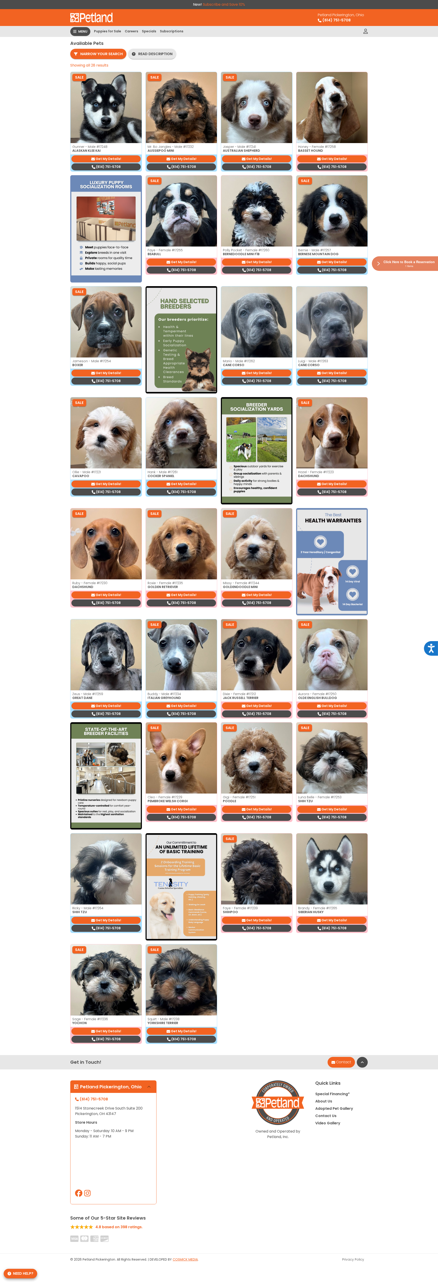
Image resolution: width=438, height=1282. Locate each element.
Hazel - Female (316, 472)
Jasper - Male (239, 146)
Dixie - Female (239, 694)
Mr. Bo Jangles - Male (171, 146)
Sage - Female (90, 1019)
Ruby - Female (89, 583)
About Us (323, 1101)
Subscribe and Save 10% (224, 4)
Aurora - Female (317, 694)
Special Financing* (332, 1094)
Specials (149, 31)
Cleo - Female (165, 797)
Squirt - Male (164, 1019)
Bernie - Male (314, 250)
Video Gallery (327, 1123)
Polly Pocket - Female (246, 250)
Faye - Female (165, 250)
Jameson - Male (91, 361)
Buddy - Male (164, 694)
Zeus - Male (87, 694)
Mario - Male (239, 361)
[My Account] (365, 31)
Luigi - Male (313, 361)
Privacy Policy (353, 1259)
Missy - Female (241, 583)
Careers (131, 31)
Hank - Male (162, 472)
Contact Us (325, 1115)
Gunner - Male (89, 146)
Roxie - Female (165, 583)
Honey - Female (317, 146)
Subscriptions (171, 31)
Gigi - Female (239, 797)
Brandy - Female (317, 908)
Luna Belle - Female (320, 797)
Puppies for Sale (107, 31)
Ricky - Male (87, 908)
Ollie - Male (86, 472)
